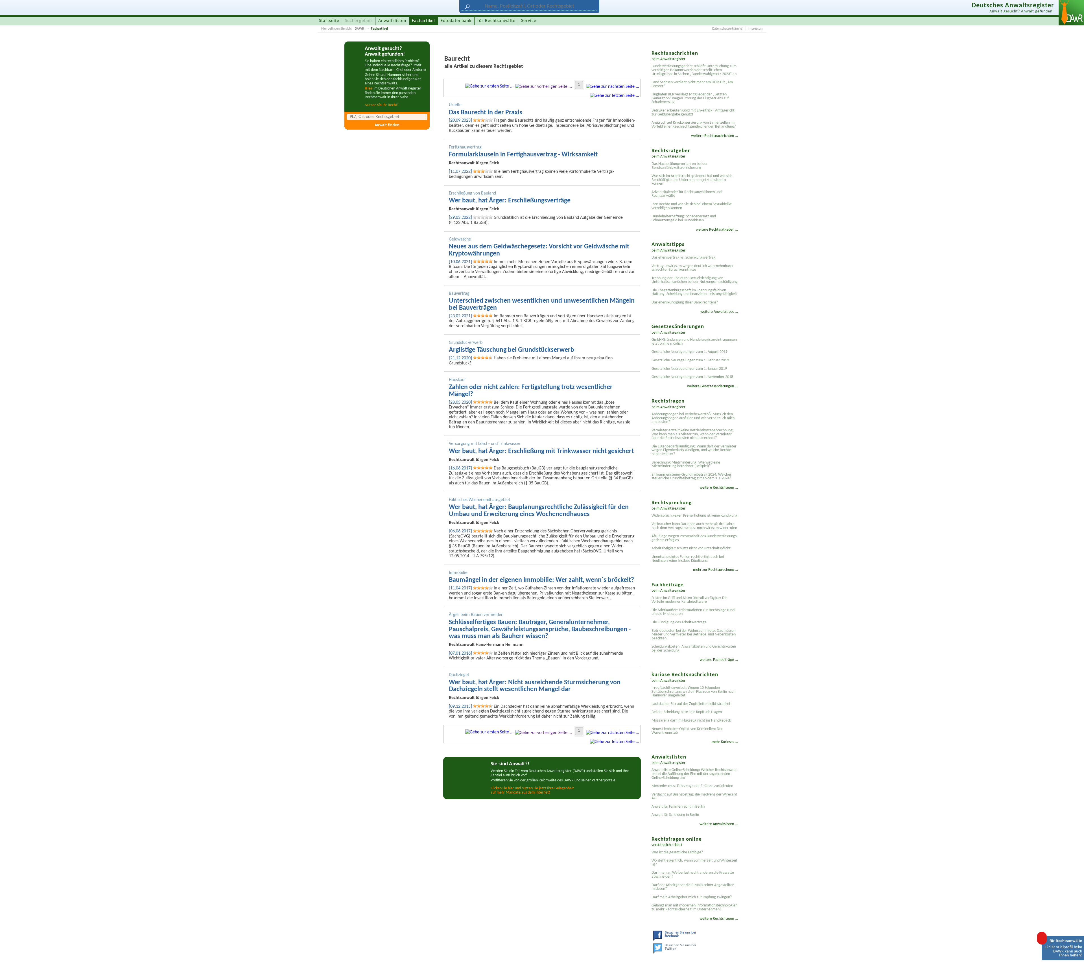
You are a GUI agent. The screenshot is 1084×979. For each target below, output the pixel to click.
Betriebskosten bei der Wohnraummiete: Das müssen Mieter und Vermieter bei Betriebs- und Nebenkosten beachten (694, 634)
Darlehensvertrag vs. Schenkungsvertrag (684, 257)
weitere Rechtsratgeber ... (717, 229)
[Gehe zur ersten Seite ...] (489, 86)
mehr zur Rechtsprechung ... (715, 570)
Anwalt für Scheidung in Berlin (675, 815)
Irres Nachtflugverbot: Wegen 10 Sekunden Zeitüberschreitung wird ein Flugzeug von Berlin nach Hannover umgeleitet (693, 691)
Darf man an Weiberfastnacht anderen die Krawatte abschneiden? (693, 875)
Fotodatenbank (456, 21)
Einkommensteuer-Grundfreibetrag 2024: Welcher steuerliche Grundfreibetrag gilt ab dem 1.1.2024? (691, 476)
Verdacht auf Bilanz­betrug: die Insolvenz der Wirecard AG (694, 796)
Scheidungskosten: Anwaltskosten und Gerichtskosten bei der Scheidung (694, 648)
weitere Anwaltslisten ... (719, 824)
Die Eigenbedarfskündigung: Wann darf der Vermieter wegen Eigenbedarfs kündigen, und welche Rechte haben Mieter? (694, 450)
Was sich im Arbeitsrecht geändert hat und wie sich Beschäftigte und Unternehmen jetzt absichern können (692, 179)
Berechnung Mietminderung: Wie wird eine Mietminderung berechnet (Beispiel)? (686, 464)
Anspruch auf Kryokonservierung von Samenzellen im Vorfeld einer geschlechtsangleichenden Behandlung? (694, 124)
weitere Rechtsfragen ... (719, 487)
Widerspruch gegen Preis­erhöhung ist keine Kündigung (694, 515)
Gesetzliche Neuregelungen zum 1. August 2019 (689, 352)
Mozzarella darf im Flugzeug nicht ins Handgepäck (691, 720)
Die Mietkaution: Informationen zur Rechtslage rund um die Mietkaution (693, 612)
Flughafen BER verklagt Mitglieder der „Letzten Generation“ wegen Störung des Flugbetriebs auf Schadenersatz (690, 98)
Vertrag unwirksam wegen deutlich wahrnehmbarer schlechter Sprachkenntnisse (693, 268)
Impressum (755, 28)
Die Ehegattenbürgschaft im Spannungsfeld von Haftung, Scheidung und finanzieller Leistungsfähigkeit (694, 292)
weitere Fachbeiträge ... (719, 660)
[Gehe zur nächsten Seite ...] (612, 86)
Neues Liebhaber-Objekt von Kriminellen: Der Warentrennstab (687, 731)
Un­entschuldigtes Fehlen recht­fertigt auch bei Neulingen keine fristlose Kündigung (688, 559)
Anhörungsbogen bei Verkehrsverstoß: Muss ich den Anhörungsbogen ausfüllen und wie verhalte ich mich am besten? (693, 418)
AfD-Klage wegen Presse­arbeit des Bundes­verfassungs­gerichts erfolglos (695, 538)
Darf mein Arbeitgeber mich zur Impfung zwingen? (692, 897)
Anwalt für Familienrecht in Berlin (678, 806)
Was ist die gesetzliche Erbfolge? (677, 852)
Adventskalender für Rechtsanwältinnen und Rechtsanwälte (687, 194)
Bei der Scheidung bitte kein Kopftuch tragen (687, 712)
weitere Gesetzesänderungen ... (712, 386)
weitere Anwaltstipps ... (719, 312)
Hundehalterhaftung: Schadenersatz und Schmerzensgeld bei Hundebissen (684, 218)
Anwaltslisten (392, 21)
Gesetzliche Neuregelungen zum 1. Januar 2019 (689, 369)
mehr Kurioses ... (725, 742)
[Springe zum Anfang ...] (1073, 968)
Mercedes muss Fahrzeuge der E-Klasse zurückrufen (692, 786)
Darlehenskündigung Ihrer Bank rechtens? (685, 302)
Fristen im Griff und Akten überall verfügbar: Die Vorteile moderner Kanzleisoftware (689, 600)
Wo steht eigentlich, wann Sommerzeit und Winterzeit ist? (694, 862)
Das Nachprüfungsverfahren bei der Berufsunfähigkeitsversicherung (680, 166)
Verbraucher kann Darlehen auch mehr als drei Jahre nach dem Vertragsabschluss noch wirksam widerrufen (694, 526)
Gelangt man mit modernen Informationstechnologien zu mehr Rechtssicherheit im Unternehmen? (694, 907)
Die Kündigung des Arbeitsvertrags (679, 622)
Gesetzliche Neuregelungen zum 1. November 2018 (692, 377)
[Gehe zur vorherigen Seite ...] (543, 86)
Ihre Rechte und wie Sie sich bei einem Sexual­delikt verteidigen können (692, 206)
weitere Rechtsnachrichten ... (714, 136)
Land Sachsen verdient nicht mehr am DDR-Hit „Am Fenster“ (692, 84)
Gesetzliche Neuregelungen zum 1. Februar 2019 (690, 360)
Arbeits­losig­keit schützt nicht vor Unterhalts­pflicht (691, 548)
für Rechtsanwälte (496, 21)
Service (528, 21)
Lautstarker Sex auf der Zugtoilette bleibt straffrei (691, 704)
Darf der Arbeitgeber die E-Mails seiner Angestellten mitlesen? (693, 887)
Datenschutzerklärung (727, 28)
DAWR (359, 28)
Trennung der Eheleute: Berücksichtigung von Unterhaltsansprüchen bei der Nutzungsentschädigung (695, 280)
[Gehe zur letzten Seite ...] (614, 95)
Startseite (329, 21)
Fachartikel (379, 28)
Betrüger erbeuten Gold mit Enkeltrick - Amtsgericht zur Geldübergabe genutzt (693, 112)
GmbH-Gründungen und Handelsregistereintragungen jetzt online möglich (694, 342)
